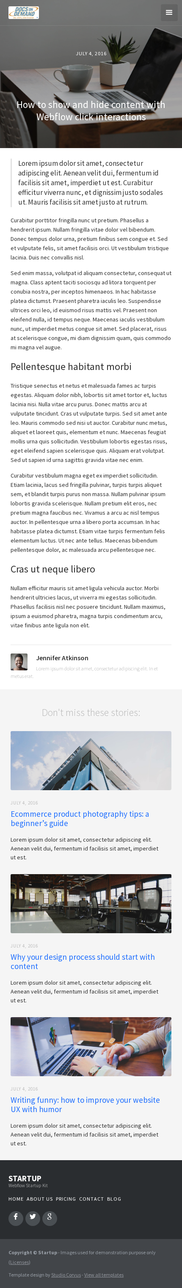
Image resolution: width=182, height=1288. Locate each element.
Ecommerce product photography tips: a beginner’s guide (80, 818)
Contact (91, 1199)
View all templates (104, 1275)
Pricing (66, 1199)
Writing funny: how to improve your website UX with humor (85, 1104)
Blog (114, 1199)
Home (16, 1199)
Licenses (19, 1262)
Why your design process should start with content (83, 961)
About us (40, 1199)
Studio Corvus (66, 1275)
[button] (169, 12)
